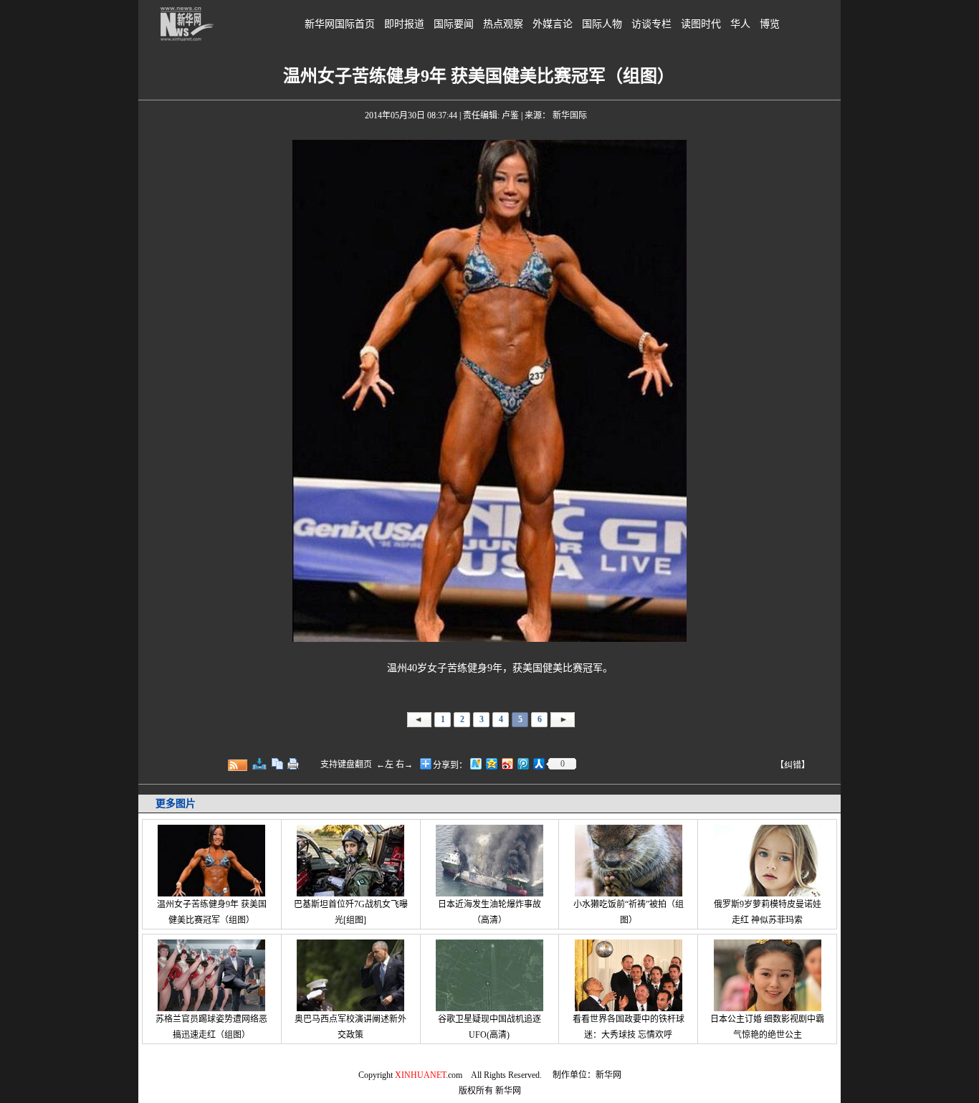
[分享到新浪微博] (507, 763)
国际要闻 (454, 24)
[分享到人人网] (538, 763)
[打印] (293, 764)
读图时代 (701, 24)
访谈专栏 (651, 24)
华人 (740, 24)
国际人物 (602, 24)
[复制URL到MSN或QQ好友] (277, 764)
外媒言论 (553, 24)
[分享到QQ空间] (491, 763)
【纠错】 (792, 765)
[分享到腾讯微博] (522, 763)
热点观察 (503, 24)
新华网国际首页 (340, 24)
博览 (770, 24)
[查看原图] (259, 764)
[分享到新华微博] (475, 763)
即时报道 (404, 24)
